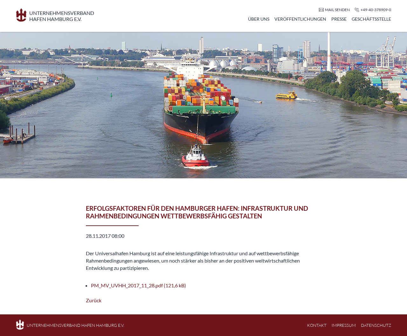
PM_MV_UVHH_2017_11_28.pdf (138, 285)
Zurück (93, 300)
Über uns (258, 19)
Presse (339, 19)
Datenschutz (376, 325)
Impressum (344, 325)
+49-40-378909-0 (376, 9)
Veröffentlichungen (300, 19)
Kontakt (317, 325)
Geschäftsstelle (371, 19)
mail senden (337, 9)
